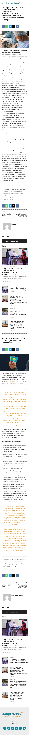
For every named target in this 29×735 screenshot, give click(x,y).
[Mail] (12, 728)
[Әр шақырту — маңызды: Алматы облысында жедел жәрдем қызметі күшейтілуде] (5, 289)
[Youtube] (24, 728)
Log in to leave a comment (14, 241)
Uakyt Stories (12, 308)
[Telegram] (10, 26)
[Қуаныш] (7, 226)
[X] (13, 26)
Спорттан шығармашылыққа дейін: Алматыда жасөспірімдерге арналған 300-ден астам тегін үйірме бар (18, 313)
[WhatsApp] (6, 26)
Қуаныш (13, 224)
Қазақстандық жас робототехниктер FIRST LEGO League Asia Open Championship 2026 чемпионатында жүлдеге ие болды (18, 299)
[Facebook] (3, 26)
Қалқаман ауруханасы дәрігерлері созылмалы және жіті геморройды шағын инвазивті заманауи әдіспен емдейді (21, 216)
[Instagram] (8, 728)
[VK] (17, 26)
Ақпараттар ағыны (5, 266)
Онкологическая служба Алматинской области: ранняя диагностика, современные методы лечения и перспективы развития (17, 324)
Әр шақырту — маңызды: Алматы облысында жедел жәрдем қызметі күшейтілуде (19, 288)
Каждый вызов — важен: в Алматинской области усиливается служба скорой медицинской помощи (13, 271)
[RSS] (16, 728)
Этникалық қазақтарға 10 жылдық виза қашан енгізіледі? (8, 214)
